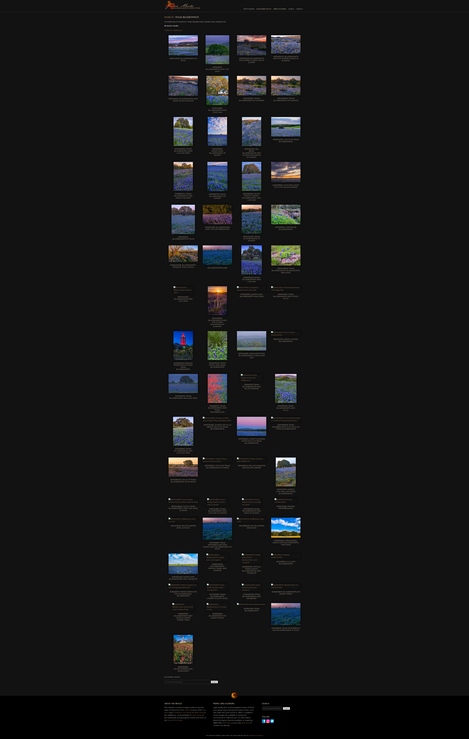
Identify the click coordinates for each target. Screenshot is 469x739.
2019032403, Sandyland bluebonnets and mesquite (183, 578)
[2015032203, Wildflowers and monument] (183, 663)
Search (291, 9)
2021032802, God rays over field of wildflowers (286, 186)
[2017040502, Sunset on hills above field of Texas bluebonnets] (217, 420)
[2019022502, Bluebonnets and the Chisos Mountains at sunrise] (217, 314)
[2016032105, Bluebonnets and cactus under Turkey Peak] (183, 609)
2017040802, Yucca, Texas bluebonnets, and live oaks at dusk (183, 508)
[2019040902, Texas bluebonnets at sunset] (251, 232)
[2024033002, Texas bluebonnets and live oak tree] (183, 144)
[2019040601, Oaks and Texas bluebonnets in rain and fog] (251, 349)
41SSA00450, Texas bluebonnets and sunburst (251, 596)
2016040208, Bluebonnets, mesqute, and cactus (183, 266)
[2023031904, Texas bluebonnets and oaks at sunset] (183, 189)
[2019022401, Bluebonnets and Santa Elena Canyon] (183, 94)
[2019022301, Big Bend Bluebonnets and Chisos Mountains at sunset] (251, 145)
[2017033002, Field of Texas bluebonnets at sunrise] (183, 475)
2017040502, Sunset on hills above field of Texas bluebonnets (217, 427)
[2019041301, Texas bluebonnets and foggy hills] (285, 290)
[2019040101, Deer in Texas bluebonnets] (285, 335)
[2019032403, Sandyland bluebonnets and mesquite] (183, 572)
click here (226, 723)
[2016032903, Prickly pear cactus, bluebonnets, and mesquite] (251, 562)
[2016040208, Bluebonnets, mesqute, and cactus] (183, 261)
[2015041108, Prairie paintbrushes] (286, 502)
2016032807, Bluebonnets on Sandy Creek (286, 593)
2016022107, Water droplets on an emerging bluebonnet (183, 594)
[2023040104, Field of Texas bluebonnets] (285, 135)
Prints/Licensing (279, 9)
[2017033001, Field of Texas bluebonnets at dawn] (217, 461)
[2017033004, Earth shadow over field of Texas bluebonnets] (251, 434)
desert (187, 710)
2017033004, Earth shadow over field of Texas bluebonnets (251, 441)
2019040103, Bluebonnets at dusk (183, 59)
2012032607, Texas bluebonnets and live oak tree (183, 451)
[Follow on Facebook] (264, 722)
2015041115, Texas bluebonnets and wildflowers (251, 386)
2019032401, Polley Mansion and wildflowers (251, 466)
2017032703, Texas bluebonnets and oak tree (183, 397)
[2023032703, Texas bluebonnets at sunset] (217, 190)
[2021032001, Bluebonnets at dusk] (183, 233)
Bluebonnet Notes (264, 9)
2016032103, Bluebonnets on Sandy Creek (217, 616)
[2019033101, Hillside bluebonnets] (285, 557)
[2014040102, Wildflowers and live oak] (183, 521)
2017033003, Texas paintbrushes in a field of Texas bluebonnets (286, 427)
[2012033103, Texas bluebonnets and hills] (285, 402)
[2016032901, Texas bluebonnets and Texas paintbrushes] (217, 402)
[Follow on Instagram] (268, 722)
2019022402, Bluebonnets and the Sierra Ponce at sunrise (285, 58)
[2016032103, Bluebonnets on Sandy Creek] (217, 609)
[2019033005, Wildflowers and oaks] (251, 521)
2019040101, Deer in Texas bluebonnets (286, 340)
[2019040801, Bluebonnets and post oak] (217, 104)
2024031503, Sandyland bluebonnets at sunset (217, 152)
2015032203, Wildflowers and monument (183, 669)
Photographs (249, 9)
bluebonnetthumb (217, 268)
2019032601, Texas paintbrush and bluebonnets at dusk (286, 629)
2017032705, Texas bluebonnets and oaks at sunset (251, 511)
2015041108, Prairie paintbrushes (286, 507)
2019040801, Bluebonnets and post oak (217, 110)
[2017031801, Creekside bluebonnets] (285, 223)
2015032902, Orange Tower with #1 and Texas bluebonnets (183, 366)
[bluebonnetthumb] (217, 263)
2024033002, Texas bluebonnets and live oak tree (183, 151)
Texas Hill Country (175, 720)
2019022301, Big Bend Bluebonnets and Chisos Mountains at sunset (251, 153)
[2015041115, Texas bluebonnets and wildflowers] (251, 380)
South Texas (196, 715)
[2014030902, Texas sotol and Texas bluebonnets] (217, 359)
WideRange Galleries (256, 735)
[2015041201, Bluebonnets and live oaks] (217, 63)
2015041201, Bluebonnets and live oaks (217, 69)
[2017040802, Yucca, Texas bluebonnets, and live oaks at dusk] (183, 502)
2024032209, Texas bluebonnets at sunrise (251, 99)
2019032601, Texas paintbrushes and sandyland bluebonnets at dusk (217, 546)
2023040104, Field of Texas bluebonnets (286, 140)
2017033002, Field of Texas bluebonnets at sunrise (183, 481)
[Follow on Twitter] (272, 722)
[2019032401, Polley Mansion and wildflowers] (251, 461)
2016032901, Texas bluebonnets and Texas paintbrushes (217, 409)
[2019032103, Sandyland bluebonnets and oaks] (251, 290)
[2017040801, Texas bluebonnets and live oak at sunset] (217, 505)
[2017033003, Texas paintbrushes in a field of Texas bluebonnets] (285, 420)
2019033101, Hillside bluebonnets (285, 563)
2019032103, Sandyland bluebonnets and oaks (252, 295)
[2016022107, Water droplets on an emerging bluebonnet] (183, 587)
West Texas (199, 712)
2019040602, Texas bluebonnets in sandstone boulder (286, 270)
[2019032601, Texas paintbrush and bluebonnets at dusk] (285, 624)
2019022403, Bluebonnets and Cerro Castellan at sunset (251, 60)
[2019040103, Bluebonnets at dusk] (183, 54)
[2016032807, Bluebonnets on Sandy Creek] (285, 587)
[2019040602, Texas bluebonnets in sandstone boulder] (285, 264)
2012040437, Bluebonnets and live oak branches (217, 228)
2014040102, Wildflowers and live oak (183, 527)
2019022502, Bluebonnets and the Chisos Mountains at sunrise (217, 322)
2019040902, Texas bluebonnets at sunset (251, 238)
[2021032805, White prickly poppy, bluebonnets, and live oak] (251, 189)
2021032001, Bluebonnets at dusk (183, 238)
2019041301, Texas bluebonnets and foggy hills (285, 296)
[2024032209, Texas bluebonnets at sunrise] (251, 94)
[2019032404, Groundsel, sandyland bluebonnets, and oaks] (285, 536)
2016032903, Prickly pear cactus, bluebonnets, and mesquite (251, 570)
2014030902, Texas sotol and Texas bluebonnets (217, 365)
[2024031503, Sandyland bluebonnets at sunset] (217, 144)
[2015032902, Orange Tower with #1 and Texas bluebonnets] (183, 359)
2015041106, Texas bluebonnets (252, 609)
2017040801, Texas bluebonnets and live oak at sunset (217, 511)
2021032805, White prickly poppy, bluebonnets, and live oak (251, 197)
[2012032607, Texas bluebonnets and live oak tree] (183, 444)
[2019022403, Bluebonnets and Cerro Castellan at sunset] (251, 54)
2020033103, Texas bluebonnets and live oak (251, 279)
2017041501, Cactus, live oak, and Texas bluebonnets (286, 491)
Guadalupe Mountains (182, 712)
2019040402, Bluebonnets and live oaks (183, 299)
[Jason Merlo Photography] (182, 9)
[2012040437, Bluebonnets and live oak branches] (217, 223)
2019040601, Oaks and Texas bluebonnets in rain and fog (251, 355)
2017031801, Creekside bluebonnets (285, 228)
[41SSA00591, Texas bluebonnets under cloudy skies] (217, 590)
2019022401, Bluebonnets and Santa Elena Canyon (183, 100)
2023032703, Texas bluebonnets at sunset (217, 196)
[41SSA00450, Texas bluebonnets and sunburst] (251, 590)
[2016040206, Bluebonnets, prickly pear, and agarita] (217, 560)
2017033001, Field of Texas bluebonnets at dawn (217, 466)
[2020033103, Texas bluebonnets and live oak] (251, 273)
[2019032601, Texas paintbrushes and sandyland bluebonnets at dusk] (217, 538)
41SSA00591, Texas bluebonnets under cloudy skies (217, 596)
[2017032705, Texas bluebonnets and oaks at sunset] (251, 505)
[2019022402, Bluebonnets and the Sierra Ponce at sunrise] (285, 52)
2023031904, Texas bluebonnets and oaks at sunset (183, 196)
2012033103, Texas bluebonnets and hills (286, 408)
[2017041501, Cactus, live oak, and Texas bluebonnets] (286, 485)
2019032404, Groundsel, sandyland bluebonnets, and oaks (286, 543)
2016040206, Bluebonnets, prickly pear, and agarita (217, 567)
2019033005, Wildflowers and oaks (251, 527)
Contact (299, 9)
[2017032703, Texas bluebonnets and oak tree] (183, 392)
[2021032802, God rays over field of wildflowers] (285, 181)
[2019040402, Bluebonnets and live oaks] (183, 292)
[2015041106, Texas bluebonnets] (251, 604)
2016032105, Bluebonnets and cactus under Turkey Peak (183, 617)
